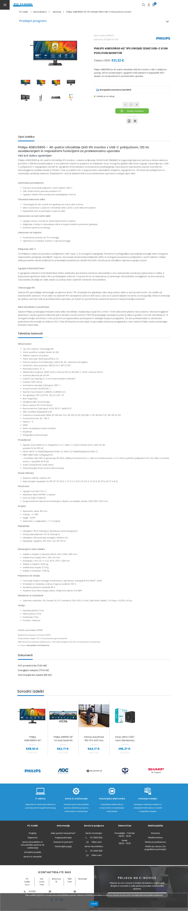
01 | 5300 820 (96, 850)
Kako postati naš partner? (63, 833)
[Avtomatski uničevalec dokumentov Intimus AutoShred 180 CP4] (94, 715)
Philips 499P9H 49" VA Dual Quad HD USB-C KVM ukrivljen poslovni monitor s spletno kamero (63, 738)
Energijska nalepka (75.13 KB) (33, 670)
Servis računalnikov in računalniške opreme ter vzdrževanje (32, 845)
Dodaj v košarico (135, 111)
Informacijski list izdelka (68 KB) (35, 675)
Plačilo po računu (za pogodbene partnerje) (155, 848)
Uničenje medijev (147, 798)
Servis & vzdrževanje (76, 798)
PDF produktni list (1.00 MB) (32, 665)
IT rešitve (40, 798)
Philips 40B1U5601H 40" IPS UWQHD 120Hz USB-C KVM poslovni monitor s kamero (32, 738)
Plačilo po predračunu (155, 842)
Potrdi (94, 903)
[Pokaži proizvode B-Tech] (125, 770)
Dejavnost (32, 837)
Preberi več (94, 909)
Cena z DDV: (102, 60)
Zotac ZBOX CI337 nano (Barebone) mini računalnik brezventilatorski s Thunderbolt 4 (125, 738)
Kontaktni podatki (32, 852)
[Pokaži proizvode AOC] (63, 770)
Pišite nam (97, 842)
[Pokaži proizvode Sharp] (156, 771)
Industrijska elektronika (112, 798)
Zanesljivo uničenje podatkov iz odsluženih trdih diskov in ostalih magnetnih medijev (147, 808)
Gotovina (155, 833)
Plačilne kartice (155, 837)
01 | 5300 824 (96, 837)
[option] (32, 770)
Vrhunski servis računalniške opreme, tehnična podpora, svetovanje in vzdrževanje (76, 808)
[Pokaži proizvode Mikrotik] (94, 771)
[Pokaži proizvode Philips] (33, 770)
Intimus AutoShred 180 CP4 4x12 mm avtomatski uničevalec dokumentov (94, 738)
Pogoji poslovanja (63, 837)
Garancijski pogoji (63, 846)
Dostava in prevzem (63, 842)
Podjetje (32, 833)
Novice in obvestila (33, 856)
